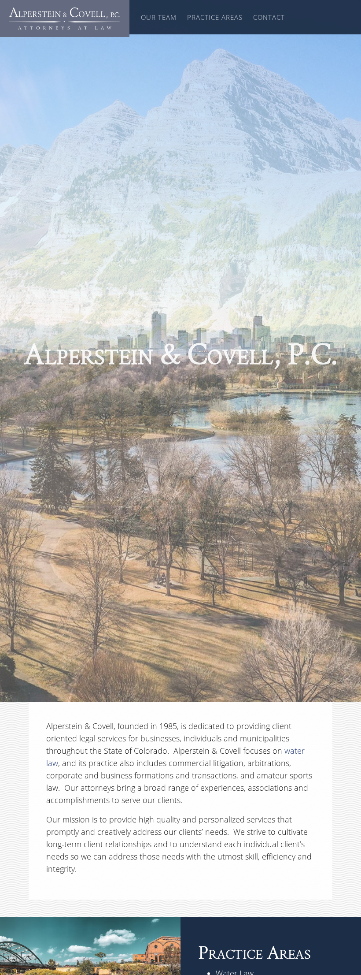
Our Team (159, 17)
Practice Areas (215, 17)
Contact (269, 17)
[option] (180, 351)
